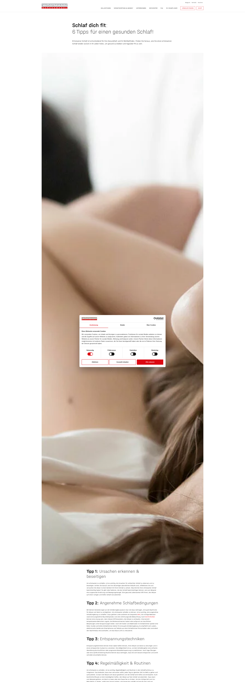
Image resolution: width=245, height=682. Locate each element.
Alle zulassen (150, 362)
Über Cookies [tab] (151, 325)
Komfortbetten (150, 617)
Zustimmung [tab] (94, 325)
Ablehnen (95, 362)
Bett (139, 614)
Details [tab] (122, 325)
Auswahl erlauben (122, 362)
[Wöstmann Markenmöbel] (54, 6)
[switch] (111, 354)
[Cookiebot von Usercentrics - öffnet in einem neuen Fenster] (155, 318)
